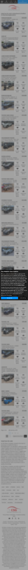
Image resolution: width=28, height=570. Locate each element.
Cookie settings (23, 297)
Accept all (9, 298)
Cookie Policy (20, 285)
